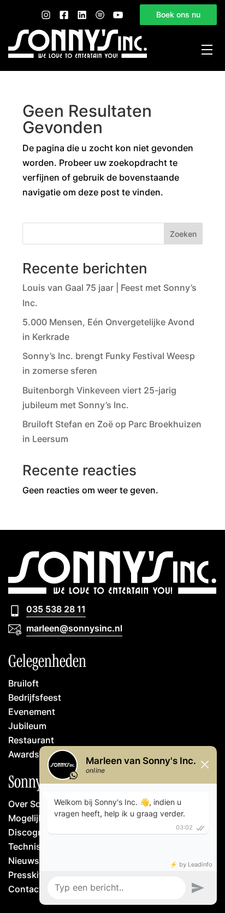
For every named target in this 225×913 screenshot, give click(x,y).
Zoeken (183, 234)
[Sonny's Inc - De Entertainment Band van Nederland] (77, 55)
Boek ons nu (178, 14)
